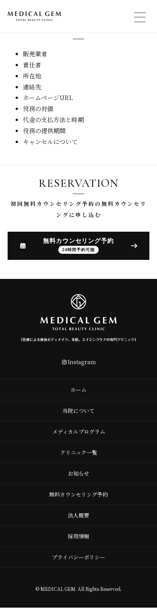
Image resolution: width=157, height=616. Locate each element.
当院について (78, 410)
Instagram (82, 362)
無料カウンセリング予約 (78, 494)
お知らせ (78, 473)
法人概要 (78, 515)
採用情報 (78, 536)
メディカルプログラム (78, 431)
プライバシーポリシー (78, 557)
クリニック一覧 (78, 452)
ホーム (78, 389)
